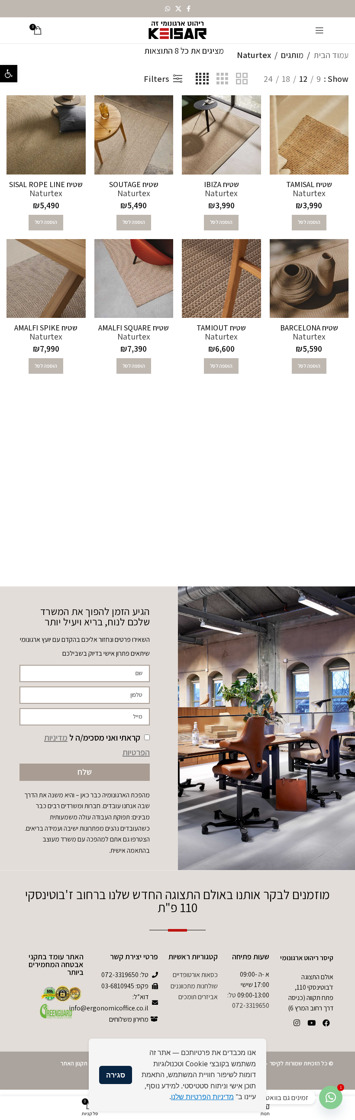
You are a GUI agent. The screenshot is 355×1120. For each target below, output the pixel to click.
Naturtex (309, 193)
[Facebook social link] (188, 9)
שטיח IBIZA (221, 184)
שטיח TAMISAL (309, 184)
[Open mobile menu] (319, 30)
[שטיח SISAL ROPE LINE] (46, 135)
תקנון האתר (73, 1063)
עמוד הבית (331, 55)
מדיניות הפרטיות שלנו (202, 1096)
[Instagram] (296, 1022)
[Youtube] (311, 1022)
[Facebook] (326, 1022)
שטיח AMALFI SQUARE (133, 328)
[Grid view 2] (242, 79)
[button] (8, 73)
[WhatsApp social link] (167, 9)
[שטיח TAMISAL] (309, 135)
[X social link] (178, 9)
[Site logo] (177, 29)
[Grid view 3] (222, 79)
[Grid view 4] (202, 79)
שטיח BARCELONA (309, 328)
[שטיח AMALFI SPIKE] (46, 278)
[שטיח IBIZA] (221, 135)
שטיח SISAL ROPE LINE (46, 184)
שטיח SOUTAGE (133, 184)
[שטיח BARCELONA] (309, 278)
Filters (156, 79)
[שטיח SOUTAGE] (134, 135)
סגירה (115, 1075)
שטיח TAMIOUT (221, 328)
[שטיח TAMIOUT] (221, 278)
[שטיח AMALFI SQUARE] (134, 278)
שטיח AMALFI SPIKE (45, 328)
